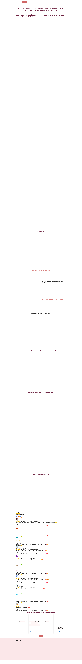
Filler (33, 1)
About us (29, 1)
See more (41, 635)
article (60, 1)
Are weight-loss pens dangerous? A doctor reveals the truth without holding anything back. (47, 624)
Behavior (55, 1)
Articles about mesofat (34, 622)
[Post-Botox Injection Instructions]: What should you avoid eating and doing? (59, 631)
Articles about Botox (34, 623)
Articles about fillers (22, 621)
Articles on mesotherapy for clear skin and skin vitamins (34, 625)
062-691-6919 (21, 646)
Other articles (31, 621)
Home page (25, 1)
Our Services (46, 1)
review (51, 1)
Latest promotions (40, 1)
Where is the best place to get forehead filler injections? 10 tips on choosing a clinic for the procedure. (22, 625)
